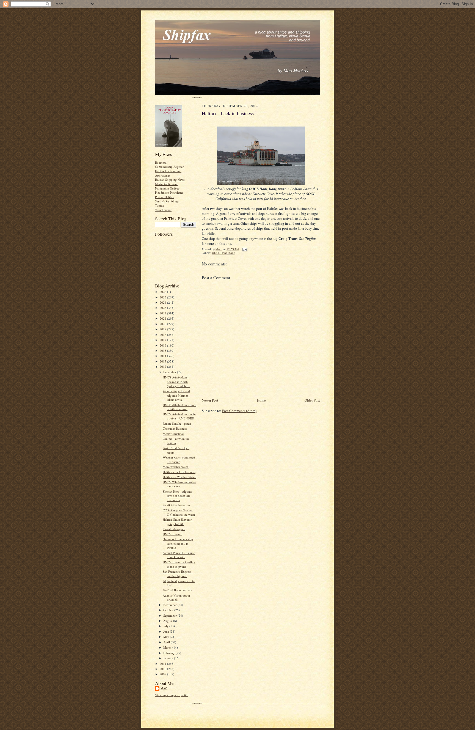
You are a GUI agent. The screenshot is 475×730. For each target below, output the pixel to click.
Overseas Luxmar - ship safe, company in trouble (178, 543)
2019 (163, 329)
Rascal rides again (174, 529)
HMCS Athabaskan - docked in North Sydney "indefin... (176, 381)
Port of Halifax (164, 197)
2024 (163, 302)
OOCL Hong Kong (223, 252)
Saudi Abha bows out (176, 505)
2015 (163, 350)
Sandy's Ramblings (167, 201)
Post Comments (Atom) (239, 410)
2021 (163, 318)
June (166, 631)
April (167, 642)
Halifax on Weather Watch (179, 477)
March (167, 647)
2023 (163, 308)
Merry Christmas (173, 434)
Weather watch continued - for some (179, 459)
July (166, 626)
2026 (163, 292)
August (168, 621)
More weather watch (176, 467)
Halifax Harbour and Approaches (168, 173)
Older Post (312, 400)
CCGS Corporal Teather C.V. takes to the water (179, 512)
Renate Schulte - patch (177, 423)
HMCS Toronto (172, 534)
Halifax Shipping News (169, 179)
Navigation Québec (167, 188)
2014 (163, 356)
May (166, 637)
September (170, 615)
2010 (163, 669)
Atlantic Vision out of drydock (176, 597)
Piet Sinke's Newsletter (169, 192)
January (168, 658)
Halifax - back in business (179, 472)
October (168, 610)
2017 (163, 340)
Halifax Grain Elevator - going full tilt (178, 521)
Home (261, 400)
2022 (163, 313)
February (169, 653)
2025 (163, 297)
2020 (163, 324)
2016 (163, 345)
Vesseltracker (163, 210)
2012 (163, 366)
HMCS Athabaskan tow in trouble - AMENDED (179, 416)
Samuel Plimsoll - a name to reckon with (179, 555)
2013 (163, 361)
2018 (163, 335)
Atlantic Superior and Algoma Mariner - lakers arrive (176, 395)
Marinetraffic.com (166, 184)
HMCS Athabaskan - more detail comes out (179, 407)
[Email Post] (244, 249)
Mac (164, 688)
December (170, 372)
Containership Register (169, 166)
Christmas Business (175, 428)
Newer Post (210, 400)
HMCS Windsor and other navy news (179, 484)
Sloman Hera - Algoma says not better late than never (177, 495)
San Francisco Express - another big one (178, 573)
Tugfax (159, 205)
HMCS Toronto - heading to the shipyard (179, 564)
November (170, 605)
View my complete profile (171, 695)
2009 (163, 674)
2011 (163, 664)
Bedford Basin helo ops (177, 590)
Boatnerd (161, 162)
